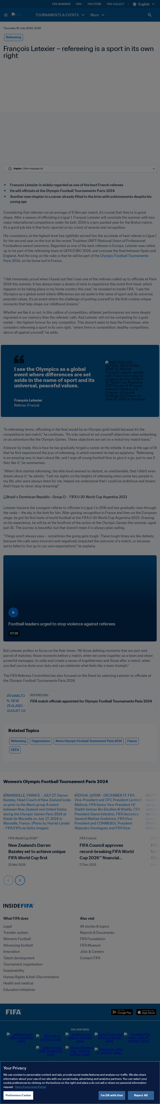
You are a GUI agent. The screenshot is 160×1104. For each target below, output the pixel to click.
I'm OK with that (112, 1095)
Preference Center (18, 1095)
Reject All (141, 1095)
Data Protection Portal (30, 1087)
